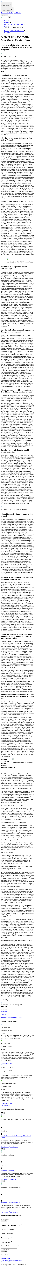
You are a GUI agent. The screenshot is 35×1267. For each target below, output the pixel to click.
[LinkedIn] (8, 1258)
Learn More (4, 1011)
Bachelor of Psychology (7, 1170)
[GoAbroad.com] (4, 1)
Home (6, 21)
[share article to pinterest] (3, 71)
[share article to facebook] (1, 71)
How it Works (5, 13)
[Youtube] (5, 1258)
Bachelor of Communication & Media (11, 1202)
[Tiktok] (10, 1258)
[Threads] (3, 1258)
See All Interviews (6, 1105)
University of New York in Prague (14, 24)
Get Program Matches (15, 13)
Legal (16, 1260)
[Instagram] (4, 1258)
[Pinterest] (7, 1258)
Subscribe (4, 1221)
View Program (14, 1147)
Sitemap (20, 1260)
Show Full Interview (6, 1063)
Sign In (3, 15)
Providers (7, 22)
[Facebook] (1, 1258)
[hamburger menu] (9, 17)
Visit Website (4, 1147)
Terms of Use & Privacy (7, 1260)
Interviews (7, 26)
